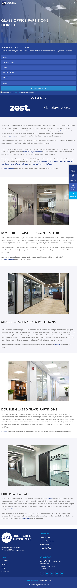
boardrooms (10, 136)
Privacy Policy (16, 92)
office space (63, 131)
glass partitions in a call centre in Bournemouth (53, 161)
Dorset (50, 498)
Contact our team (8, 168)
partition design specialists (32, 152)
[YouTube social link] (47, 574)
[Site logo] (9, 3)
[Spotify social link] (62, 574)
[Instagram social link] (42, 574)
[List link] (57, 537)
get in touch (26, 518)
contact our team (12, 509)
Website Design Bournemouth (38, 585)
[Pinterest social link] (52, 574)
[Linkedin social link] (57, 574)
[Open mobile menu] (74, 3)
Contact (4, 431)
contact (57, 344)
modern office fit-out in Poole (41, 164)
